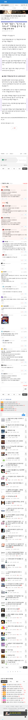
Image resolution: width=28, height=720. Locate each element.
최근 (3, 667)
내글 (4, 8)
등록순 (7, 183)
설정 (21, 706)
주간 (11, 681)
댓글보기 (25, 394)
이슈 (24, 681)
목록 (3, 168)
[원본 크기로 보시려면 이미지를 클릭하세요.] (14, 27)
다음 (19, 168)
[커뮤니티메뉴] (1, 1)
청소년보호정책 (21, 708)
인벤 (5, 1)
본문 (9, 168)
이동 (6, 198)
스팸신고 (11, 153)
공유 (21, 153)
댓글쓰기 (25, 168)
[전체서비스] (26, 1)
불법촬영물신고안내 (14, 710)
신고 (7, 153)
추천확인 (2, 153)
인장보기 (5, 165)
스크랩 (25, 153)
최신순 (11, 183)
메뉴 (2, 165)
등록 (25, 389)
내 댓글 (14, 8)
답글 (2, 198)
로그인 (7, 706)
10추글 (24, 8)
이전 (14, 168)
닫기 (26, 710)
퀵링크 (17, 706)
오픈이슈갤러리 (5, 5)
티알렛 (2, 17)
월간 (17, 681)
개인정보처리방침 (12, 708)
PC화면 (12, 706)
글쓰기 (26, 5)
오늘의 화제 (4, 681)
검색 (21, 667)
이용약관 (5, 708)
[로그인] (23, 1)
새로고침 (25, 183)
